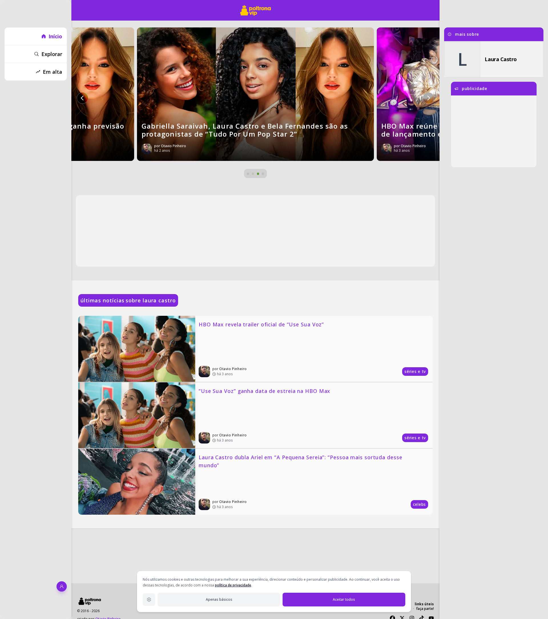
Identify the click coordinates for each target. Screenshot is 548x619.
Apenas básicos (219, 599)
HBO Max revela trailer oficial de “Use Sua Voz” (261, 324)
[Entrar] (62, 586)
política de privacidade (233, 585)
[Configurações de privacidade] (149, 599)
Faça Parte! (425, 608)
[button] (82, 98)
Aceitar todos (344, 599)
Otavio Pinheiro (233, 368)
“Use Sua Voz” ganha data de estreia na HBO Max (264, 391)
